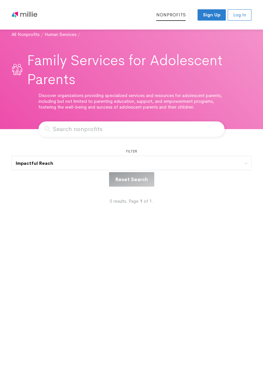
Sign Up (211, 15)
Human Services (60, 34)
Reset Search (131, 179)
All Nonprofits (25, 34)
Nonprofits (171, 15)
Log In (239, 15)
